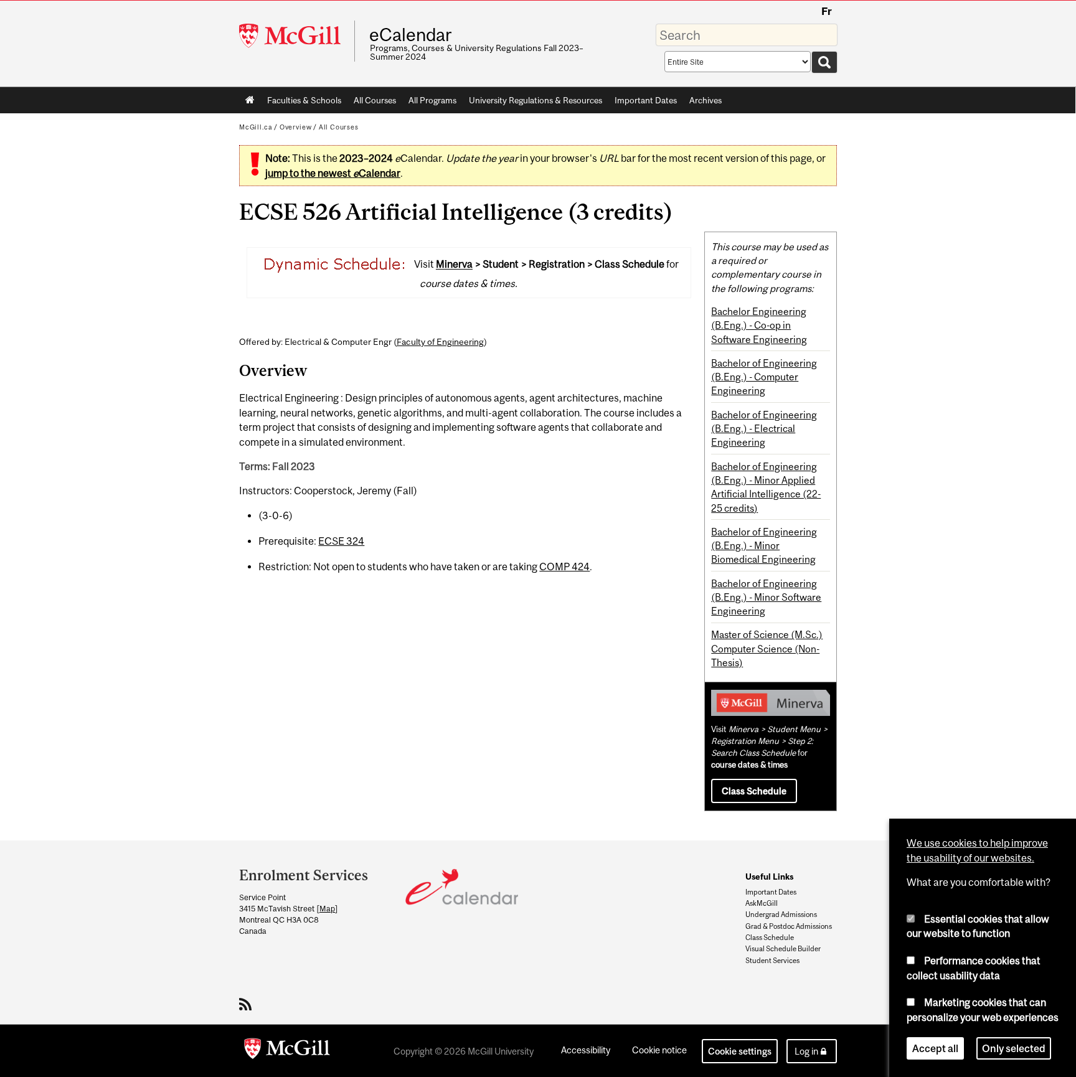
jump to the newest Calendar (332, 173)
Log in (806, 1051)
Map (327, 908)
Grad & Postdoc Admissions (788, 926)
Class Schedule (754, 791)
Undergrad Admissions (781, 914)
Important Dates (646, 100)
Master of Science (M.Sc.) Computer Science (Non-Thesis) (767, 648)
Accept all (935, 1048)
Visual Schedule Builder (783, 948)
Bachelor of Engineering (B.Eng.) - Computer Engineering (764, 377)
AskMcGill (761, 903)
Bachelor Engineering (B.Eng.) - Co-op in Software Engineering (759, 325)
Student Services (772, 960)
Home (250, 100)
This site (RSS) (247, 1004)
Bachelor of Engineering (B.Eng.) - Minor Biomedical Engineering (764, 545)
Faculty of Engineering (440, 342)
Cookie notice (659, 1050)
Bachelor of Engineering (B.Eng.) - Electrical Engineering (764, 428)
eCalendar (410, 35)
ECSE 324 (341, 541)
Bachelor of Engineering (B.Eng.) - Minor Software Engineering (766, 597)
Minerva (454, 264)
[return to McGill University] (287, 1050)
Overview (296, 127)
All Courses (375, 100)
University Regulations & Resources (535, 100)
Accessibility (585, 1050)
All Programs (432, 100)
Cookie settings (740, 1051)
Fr (826, 11)
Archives (705, 100)
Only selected (1013, 1048)
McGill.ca (255, 127)
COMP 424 (564, 566)
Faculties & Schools (301, 102)
